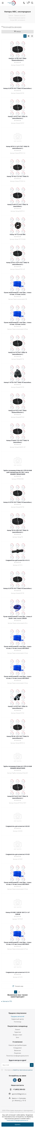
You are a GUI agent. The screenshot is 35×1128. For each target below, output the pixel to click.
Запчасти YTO (7, 1001)
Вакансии (17, 1050)
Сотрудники (17, 1048)
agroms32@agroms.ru (19, 1094)
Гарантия (17, 1032)
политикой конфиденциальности (17, 1120)
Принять (17, 1124)
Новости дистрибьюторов (17, 1045)
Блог (17, 1037)
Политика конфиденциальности (17, 1056)
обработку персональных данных (23, 1070)
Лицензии (17, 1053)
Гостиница (17, 1022)
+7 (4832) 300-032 (19, 1089)
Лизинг (17, 1029)
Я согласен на (19, 1070)
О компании (17, 1042)
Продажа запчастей (17, 1016)
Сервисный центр (17, 1019)
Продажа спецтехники (17, 1013)
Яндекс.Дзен (19, 1080)
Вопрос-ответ (17, 1035)
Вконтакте (15, 1080)
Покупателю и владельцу (17, 1026)
